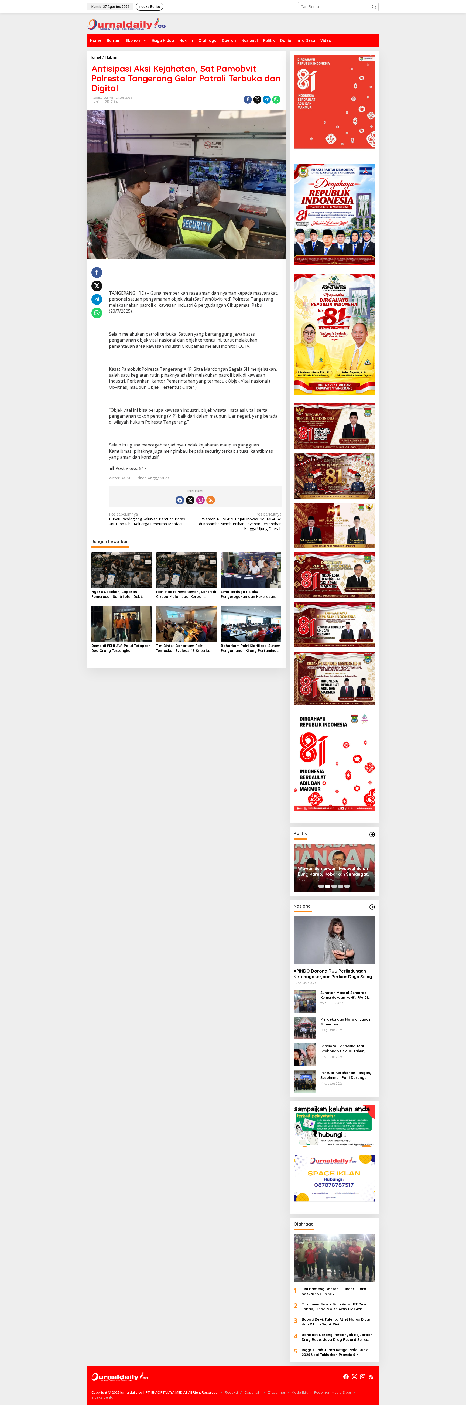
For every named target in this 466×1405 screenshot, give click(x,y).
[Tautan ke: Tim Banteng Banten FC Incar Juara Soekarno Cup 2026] (334, 1258)
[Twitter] (190, 500)
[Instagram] (200, 500)
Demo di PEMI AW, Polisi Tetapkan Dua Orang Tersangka (121, 648)
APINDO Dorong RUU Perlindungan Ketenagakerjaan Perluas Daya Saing (333, 973)
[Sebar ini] (248, 100)
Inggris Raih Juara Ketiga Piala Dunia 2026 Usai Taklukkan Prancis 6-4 (335, 1352)
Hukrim (96, 101)
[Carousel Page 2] (327, 886)
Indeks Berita (102, 1397)
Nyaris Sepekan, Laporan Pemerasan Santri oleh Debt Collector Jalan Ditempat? (116, 594)
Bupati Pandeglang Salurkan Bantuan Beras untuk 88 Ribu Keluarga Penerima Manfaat (147, 519)
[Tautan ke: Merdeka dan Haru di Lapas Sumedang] (305, 1027)
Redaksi (231, 1392)
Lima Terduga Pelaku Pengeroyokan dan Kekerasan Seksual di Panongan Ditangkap (249, 594)
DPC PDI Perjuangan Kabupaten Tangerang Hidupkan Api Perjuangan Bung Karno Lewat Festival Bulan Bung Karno (331, 871)
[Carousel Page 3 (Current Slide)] (334, 886)
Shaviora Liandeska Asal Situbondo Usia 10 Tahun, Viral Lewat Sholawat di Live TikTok (345, 1048)
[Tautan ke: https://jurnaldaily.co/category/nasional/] (372, 907)
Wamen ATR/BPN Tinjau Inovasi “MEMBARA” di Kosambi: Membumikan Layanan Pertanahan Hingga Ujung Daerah (240, 521)
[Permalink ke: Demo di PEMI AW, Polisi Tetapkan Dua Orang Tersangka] (121, 623)
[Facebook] (180, 500)
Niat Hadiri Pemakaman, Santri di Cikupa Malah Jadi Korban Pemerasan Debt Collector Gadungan (186, 594)
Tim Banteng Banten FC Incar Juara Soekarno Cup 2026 (334, 1291)
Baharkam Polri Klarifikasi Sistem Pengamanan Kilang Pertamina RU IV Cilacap (250, 648)
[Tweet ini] (257, 100)
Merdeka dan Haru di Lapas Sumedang (345, 1021)
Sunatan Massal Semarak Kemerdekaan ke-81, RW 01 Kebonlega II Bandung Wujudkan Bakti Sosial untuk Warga (345, 995)
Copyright (252, 1392)
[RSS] (210, 500)
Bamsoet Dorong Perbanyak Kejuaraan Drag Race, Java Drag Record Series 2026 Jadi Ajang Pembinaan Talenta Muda (337, 1337)
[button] (374, 6)
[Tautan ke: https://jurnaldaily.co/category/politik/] (372, 834)
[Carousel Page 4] (340, 886)
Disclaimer (276, 1392)
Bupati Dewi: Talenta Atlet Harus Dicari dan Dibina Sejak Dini (336, 1321)
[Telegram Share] (267, 100)
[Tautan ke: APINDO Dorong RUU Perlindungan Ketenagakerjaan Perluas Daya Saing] (334, 940)
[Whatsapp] (276, 100)
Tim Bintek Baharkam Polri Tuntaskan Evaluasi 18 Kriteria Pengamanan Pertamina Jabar (184, 648)
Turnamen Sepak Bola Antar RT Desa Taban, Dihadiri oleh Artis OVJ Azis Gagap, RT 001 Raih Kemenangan (335, 1306)
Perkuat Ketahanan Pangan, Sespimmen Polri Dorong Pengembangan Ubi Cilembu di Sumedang (345, 1075)
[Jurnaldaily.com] (126, 23)
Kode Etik (300, 1392)
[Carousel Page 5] (347, 886)
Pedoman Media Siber (332, 1392)
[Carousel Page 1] (321, 886)
